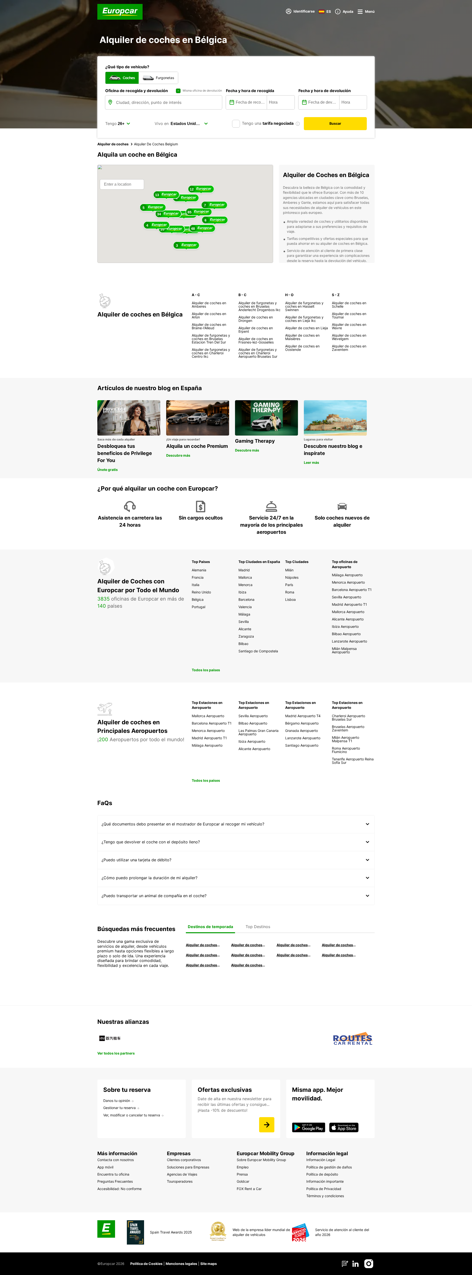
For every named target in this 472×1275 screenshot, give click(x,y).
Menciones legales (181, 1263)
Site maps (208, 1263)
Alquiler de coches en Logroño (203, 945)
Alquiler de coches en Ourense (293, 945)
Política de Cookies (146, 1263)
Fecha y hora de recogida (250, 90)
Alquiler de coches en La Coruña (248, 945)
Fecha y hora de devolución (324, 90)
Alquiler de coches (113, 144)
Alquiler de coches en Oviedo (248, 965)
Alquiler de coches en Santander (293, 955)
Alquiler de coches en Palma (203, 965)
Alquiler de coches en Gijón (339, 945)
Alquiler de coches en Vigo (339, 955)
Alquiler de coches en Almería (248, 955)
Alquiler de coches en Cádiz (203, 955)
